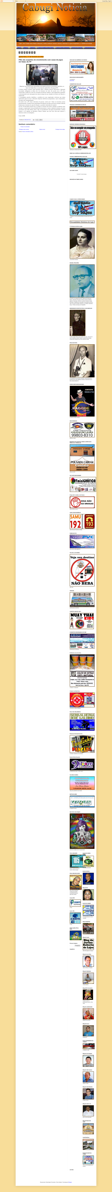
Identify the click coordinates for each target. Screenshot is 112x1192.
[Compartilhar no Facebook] (40, 120)
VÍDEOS (25, 47)
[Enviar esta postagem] (33, 119)
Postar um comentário (25, 126)
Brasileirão (72, 80)
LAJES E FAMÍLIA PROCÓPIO (45, 47)
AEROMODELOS (89, 47)
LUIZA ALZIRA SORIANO (62, 47)
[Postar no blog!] (37, 120)
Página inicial (42, 129)
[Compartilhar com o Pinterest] (42, 120)
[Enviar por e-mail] (36, 120)
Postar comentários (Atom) (27, 131)
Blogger (70, 1182)
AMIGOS (32, 47)
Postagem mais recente (24, 129)
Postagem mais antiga (60, 129)
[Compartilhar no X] (39, 120)
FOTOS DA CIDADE (77, 47)
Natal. (49, 91)
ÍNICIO (19, 47)
